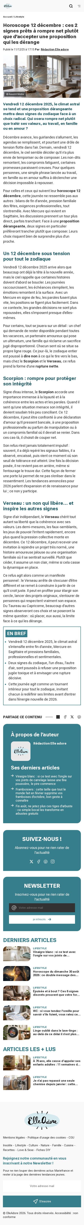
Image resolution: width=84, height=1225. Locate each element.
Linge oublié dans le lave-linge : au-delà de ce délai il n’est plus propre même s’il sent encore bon (56, 1034)
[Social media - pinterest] (45, 862)
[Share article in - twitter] (72, 717)
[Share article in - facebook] (65, 717)
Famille (56, 1145)
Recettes (9, 1150)
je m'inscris (39, 919)
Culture (33, 1145)
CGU (71, 1137)
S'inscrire (45, 1201)
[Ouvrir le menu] (79, 6)
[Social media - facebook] (38, 862)
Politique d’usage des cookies (47, 1137)
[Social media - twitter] (31, 862)
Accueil (7, 16)
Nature (45, 1145)
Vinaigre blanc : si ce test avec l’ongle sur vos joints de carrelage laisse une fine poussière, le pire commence (44, 780)
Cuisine (68, 1145)
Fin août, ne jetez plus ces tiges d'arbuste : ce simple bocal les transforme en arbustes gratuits (44, 809)
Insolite (7, 1145)
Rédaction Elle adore (55, 49)
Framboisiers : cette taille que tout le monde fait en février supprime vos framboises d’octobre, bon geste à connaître (41, 795)
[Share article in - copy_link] (58, 717)
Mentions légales (14, 1137)
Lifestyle (19, 16)
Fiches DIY (43, 1150)
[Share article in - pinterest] (79, 717)
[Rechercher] (71, 6)
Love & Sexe (25, 1150)
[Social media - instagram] (53, 862)
